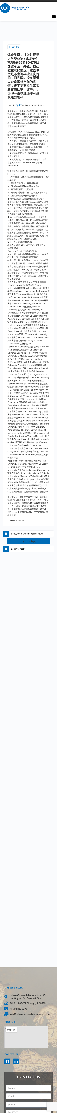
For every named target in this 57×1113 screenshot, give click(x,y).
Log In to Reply (28, 541)
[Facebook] (7, 1061)
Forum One (14, 47)
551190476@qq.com (25, 251)
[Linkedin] (16, 1061)
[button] (53, 16)
